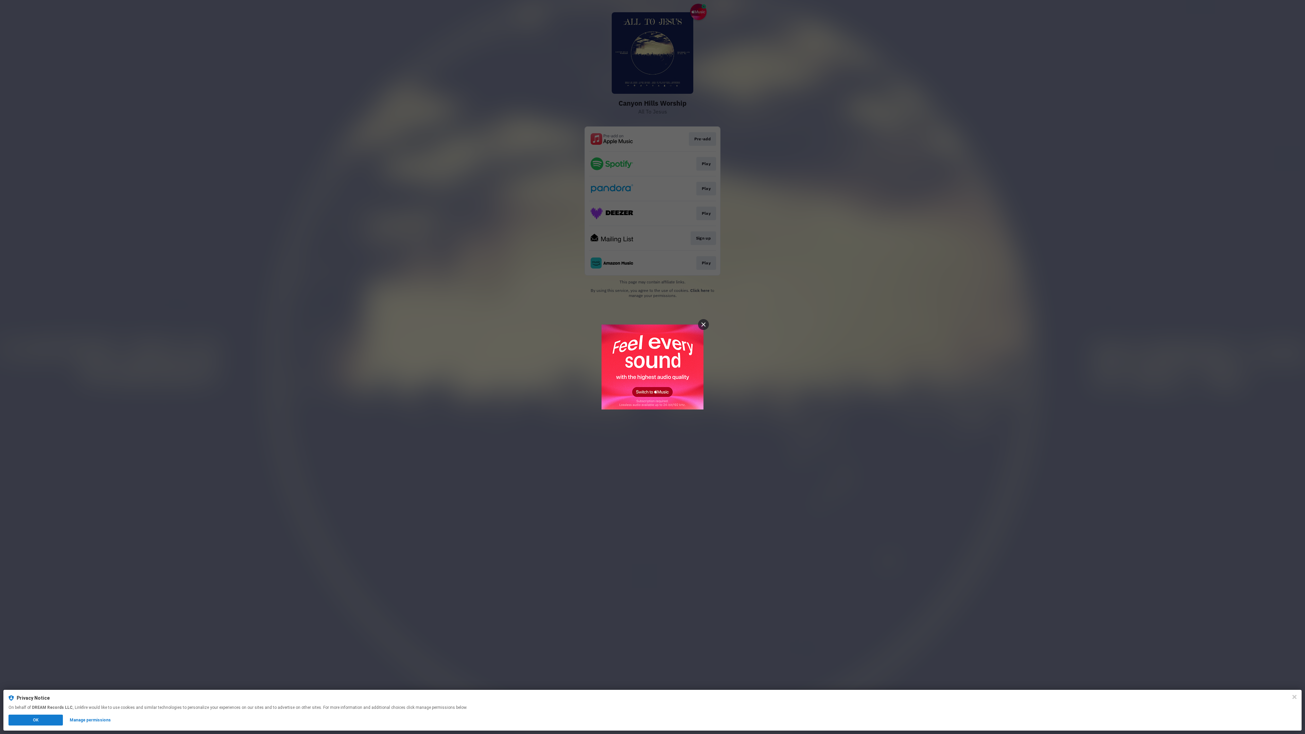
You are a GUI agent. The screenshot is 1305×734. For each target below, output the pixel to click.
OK (35, 720)
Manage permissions (90, 720)
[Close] (1294, 697)
